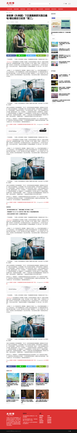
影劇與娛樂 (47, 9)
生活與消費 (9, 9)
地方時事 (35, 9)
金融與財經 (60, 9)
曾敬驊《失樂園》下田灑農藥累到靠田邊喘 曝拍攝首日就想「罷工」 (23, 124)
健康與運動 (16, 9)
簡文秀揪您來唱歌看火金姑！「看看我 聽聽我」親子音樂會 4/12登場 (20, 209)
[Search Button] (50, 4)
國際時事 (29, 9)
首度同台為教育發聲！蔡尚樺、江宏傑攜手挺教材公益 (17, 213)
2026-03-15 (54, 102)
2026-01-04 (61, 83)
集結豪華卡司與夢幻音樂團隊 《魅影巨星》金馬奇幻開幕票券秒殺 (27, 401)
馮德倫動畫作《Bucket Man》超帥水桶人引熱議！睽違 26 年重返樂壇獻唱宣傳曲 (23, 211)
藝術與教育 (54, 9)
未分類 (48, 415)
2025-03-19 (61, 96)
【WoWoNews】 (9, 61)
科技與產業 (40, 9)
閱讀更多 (53, 38)
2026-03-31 (8, 387)
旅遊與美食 (22, 9)
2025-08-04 (61, 77)
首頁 (7, 12)
